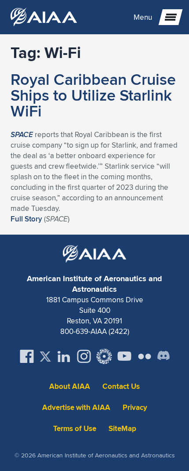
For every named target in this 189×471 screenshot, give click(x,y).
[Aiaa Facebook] (27, 356)
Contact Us (121, 386)
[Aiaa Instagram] (84, 356)
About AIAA (69, 386)
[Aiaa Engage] (104, 356)
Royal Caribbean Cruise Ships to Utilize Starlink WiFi (93, 95)
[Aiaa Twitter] (45, 357)
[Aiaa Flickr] (144, 356)
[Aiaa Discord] (163, 356)
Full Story (26, 219)
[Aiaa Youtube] (124, 356)
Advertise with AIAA (76, 407)
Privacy (135, 407)
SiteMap (122, 428)
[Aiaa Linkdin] (64, 356)
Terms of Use (74, 428)
